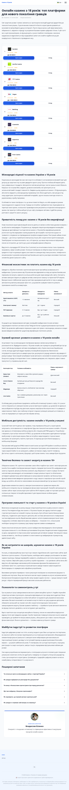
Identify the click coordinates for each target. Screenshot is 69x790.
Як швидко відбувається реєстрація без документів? (34, 680)
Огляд (50, 58)
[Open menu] (65, 2)
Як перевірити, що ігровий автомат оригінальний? (34, 697)
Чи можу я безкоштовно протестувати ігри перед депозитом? (34, 685)
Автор (3, 758)
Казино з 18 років (7, 2)
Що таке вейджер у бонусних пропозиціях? (34, 691)
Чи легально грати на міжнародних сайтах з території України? (34, 674)
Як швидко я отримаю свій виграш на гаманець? (34, 703)
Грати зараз (18, 58)
